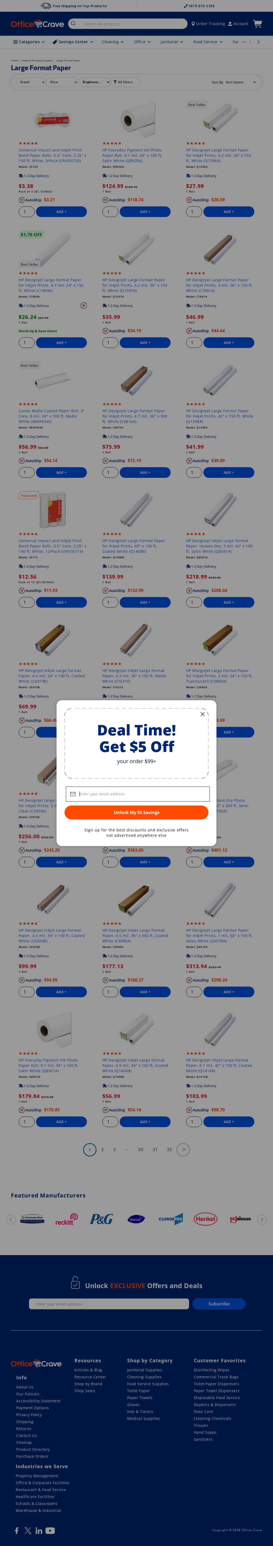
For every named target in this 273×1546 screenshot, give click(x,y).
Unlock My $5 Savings (136, 812)
